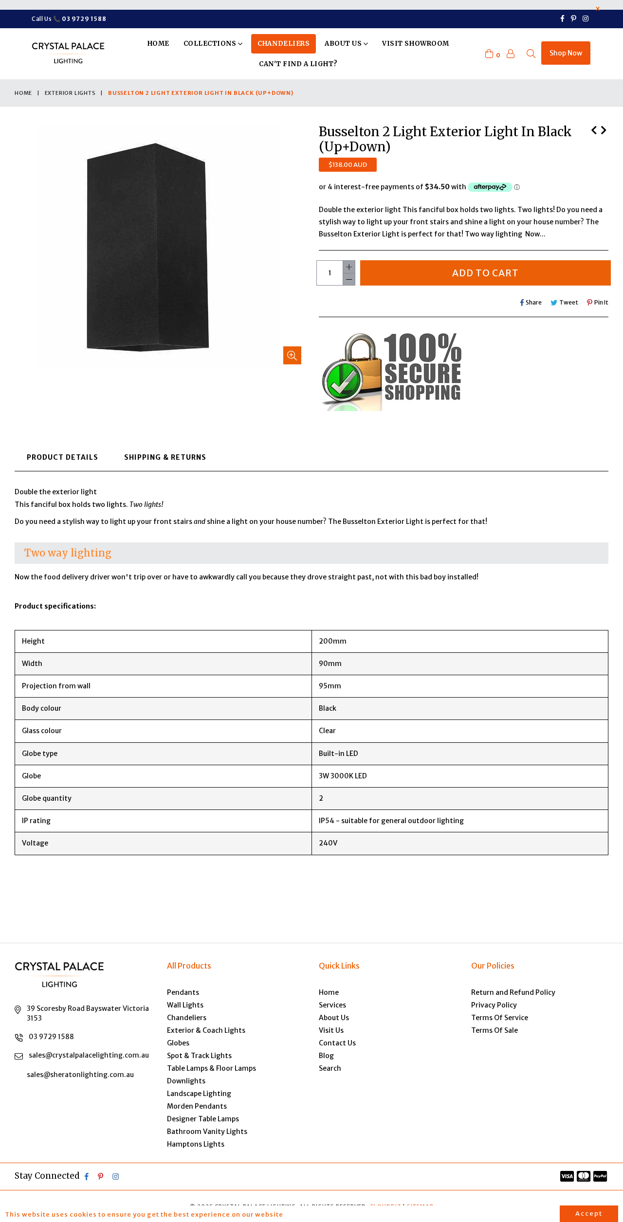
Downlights (186, 1081)
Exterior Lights (70, 93)
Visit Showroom (415, 43)
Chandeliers (283, 43)
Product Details (62, 457)
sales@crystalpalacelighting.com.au (89, 1055)
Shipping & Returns (165, 457)
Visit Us (331, 1030)
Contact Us (337, 1043)
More (300, 1214)
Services (332, 1005)
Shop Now (566, 53)
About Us (344, 43)
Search (330, 1068)
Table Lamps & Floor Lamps (211, 1068)
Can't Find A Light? (298, 64)
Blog (326, 1055)
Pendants (183, 992)
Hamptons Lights (195, 1144)
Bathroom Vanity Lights (207, 1131)
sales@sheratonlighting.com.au (80, 1074)
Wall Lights (185, 1005)
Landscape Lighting (199, 1093)
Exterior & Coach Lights (206, 1030)
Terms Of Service (499, 1017)
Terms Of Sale (494, 1030)
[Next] (603, 129)
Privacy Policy (494, 1005)
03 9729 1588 (51, 1036)
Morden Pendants (197, 1106)
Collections (210, 43)
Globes (178, 1043)
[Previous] (594, 129)
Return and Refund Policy (513, 992)
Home (158, 43)
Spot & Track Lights (199, 1055)
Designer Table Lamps (203, 1118)
